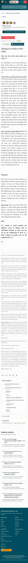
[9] (22, 131)
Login (2, 524)
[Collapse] (3, 388)
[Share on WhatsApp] (6, 375)
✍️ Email (18, 41)
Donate (2, 539)
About (2, 523)
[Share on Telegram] (10, 375)
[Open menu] (5, 2)
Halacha (2, 521)
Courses (3, 533)
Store (2, 537)
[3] (2, 72)
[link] (13, 13)
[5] (21, 93)
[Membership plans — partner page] (14, 2)
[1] (6, 58)
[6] (26, 100)
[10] (18, 143)
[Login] (21, 2)
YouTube (17, 533)
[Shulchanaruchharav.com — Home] (2, 2)
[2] (18, 65)
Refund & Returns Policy (6, 541)
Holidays (17, 526)
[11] (25, 143)
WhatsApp (6, 44)
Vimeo (16, 534)
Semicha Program (5, 531)
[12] (8, 155)
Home (2, 13)
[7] (26, 112)
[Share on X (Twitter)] (13, 375)
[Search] (25, 7)
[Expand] (3, 385)
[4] (2, 79)
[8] (11, 115)
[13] (17, 165)
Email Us (4, 546)
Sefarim (16, 524)
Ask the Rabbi (4, 534)
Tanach (16, 521)
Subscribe (3, 526)
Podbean (17, 531)
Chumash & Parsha (19, 519)
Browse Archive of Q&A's (6, 536)
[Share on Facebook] (16, 375)
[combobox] (14, 7)
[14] (11, 237)
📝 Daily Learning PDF (17, 44)
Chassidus (17, 523)
